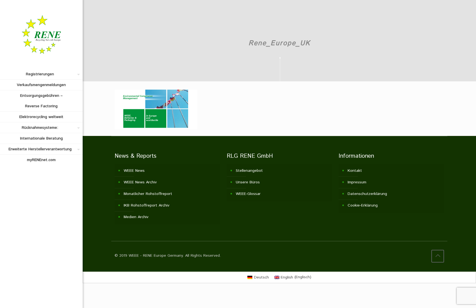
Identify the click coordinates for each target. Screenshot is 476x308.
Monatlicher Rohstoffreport (148, 194)
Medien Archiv (136, 217)
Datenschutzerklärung (367, 194)
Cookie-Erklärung (363, 205)
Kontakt (355, 170)
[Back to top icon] (437, 256)
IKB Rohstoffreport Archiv (146, 205)
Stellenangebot (249, 170)
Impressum (357, 182)
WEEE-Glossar (248, 194)
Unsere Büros (248, 182)
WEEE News (134, 170)
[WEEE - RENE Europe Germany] (41, 34)
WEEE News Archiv (140, 182)
